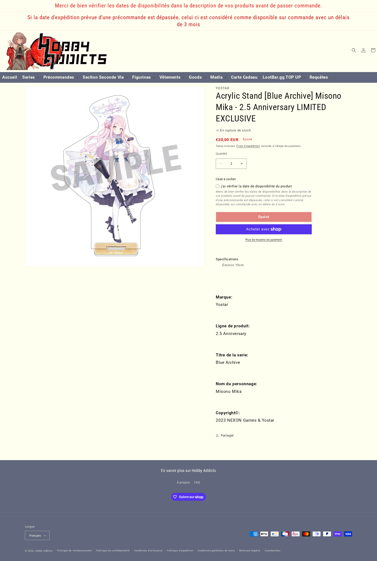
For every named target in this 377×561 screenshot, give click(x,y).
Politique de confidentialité (113, 550)
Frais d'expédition (248, 146)
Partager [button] (227, 435)
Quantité (221, 153)
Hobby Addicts (44, 550)
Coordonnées (273, 550)
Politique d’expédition (180, 550)
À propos (183, 482)
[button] (30, 77)
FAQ (197, 482)
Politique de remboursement (74, 550)
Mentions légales (249, 550)
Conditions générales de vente (216, 550)
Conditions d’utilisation (148, 550)
